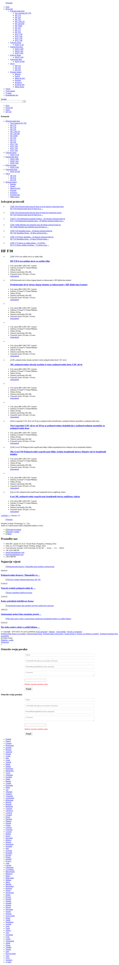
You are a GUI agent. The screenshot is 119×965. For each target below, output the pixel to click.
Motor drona (19, 87)
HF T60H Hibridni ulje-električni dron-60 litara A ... (29, 227)
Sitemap (52, 632)
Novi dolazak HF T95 (23, 13)
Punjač (17, 76)
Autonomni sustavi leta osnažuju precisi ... (21, 614)
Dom (7, 7)
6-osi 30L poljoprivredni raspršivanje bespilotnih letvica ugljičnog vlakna (45, 496)
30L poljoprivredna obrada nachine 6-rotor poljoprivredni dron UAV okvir (46, 364)
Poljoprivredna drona (34, 634)
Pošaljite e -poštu (7, 640)
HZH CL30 (19, 45)
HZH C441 (19, 51)
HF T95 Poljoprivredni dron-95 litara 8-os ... (26, 209)
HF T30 (18, 19)
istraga (12, 276)
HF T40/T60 (19, 24)
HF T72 (18, 30)
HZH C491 (19, 53)
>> (10, 516)
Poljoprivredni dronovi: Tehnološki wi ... (20, 575)
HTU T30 (18, 34)
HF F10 (18, 66)
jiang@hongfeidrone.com (15, 552)
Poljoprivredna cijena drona (53, 634)
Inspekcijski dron (16, 47)
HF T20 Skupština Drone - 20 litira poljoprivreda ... (29, 233)
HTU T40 (18, 36)
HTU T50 (18, 38)
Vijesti (8, 89)
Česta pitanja (10, 91)
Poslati (28, 689)
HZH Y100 (19, 57)
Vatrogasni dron (16, 59)
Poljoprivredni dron (17, 11)
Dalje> (6, 516)
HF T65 (18, 28)
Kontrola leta (19, 85)
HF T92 (18, 32)
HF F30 (18, 70)
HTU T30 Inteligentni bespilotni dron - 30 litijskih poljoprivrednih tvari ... (37, 221)
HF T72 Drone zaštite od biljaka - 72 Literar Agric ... (29, 245)
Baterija (18, 74)
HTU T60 (18, 40)
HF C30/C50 (20, 22)
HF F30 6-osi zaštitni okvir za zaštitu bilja (30, 261)
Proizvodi (9, 9)
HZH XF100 (20, 61)
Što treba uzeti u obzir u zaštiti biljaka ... (20, 627)
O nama (8, 93)
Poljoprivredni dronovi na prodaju (13, 634)
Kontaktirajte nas (12, 95)
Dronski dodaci (15, 72)
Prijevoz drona (15, 55)
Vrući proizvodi (41, 632)
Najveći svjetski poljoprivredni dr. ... (18, 588)
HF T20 (18, 17)
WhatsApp (5, 642)
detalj (17, 276)
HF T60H (18, 26)
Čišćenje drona (15, 43)
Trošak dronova (70, 634)
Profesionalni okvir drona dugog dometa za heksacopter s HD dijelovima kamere (48, 284)
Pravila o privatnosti (74, 632)
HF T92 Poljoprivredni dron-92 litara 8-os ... (26, 215)
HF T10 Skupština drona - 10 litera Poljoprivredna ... (29, 239)
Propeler (18, 80)
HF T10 (18, 15)
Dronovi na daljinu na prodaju (88, 634)
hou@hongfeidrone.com (14, 555)
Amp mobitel (61, 632)
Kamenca (18, 83)
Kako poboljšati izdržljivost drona (17, 601)
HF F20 (18, 68)
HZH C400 (19, 49)
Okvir (12, 64)
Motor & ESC (20, 78)
